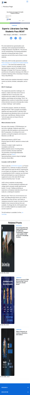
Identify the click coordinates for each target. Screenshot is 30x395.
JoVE (4, 2)
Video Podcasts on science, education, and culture (21, 333)
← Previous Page (7, 6)
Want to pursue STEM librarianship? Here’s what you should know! (22, 282)
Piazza (13, 154)
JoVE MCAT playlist (16, 165)
